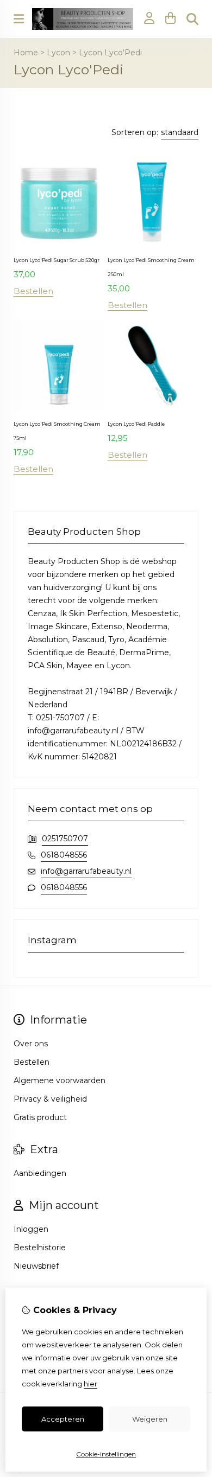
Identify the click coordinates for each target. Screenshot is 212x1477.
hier (90, 1383)
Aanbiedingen (40, 1173)
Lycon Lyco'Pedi (110, 52)
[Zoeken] (192, 19)
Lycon (58, 52)
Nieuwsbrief (36, 1266)
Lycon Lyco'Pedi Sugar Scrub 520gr (56, 260)
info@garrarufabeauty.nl (86, 871)
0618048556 (64, 855)
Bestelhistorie (40, 1247)
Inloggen (31, 1229)
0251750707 (65, 838)
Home (26, 52)
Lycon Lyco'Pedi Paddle (136, 424)
